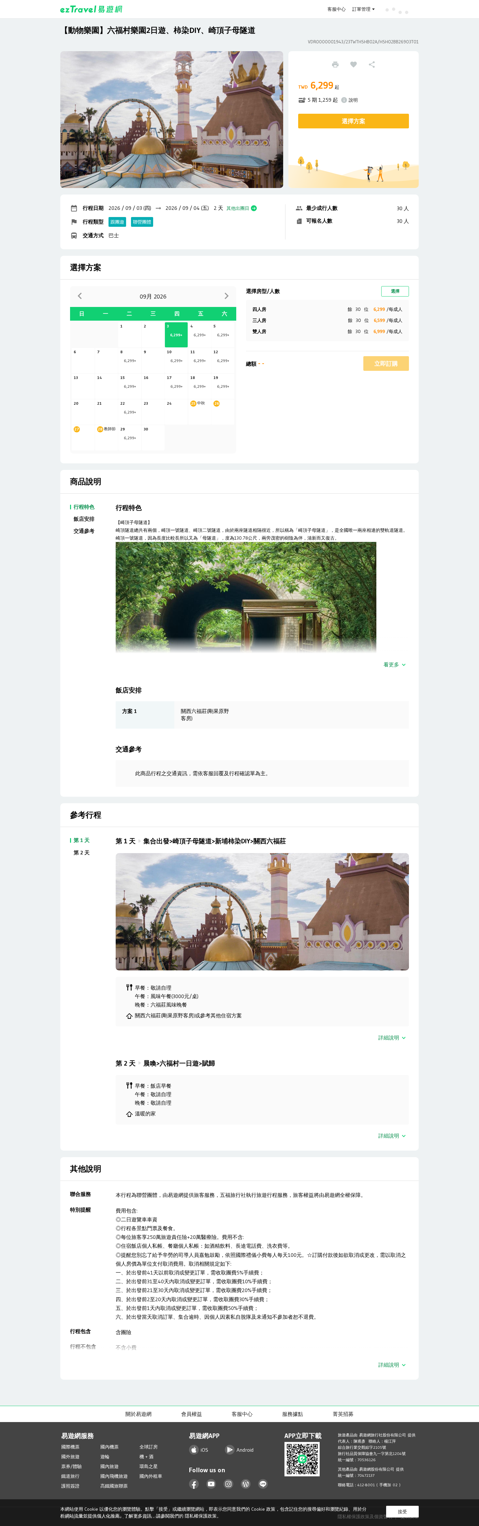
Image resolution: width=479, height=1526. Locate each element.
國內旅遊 (109, 1466)
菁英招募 (343, 1414)
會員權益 (191, 1414)
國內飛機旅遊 (114, 1476)
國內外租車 (150, 1476)
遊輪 (104, 1457)
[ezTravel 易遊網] (91, 9)
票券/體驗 (71, 1466)
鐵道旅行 (70, 1476)
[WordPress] (246, 1484)
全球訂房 (148, 1447)
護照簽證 (70, 1486)
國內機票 (109, 1447)
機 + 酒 (146, 1457)
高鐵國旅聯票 (114, 1486)
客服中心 (336, 9)
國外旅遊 (70, 1457)
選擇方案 (353, 121)
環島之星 (148, 1466)
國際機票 (70, 1447)
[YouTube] (211, 1484)
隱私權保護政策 (201, 1516)
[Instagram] (229, 1484)
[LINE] (263, 1484)
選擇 (395, 291)
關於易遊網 (138, 1414)
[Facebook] (194, 1484)
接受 (402, 1512)
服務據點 (292, 1414)
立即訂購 (386, 363)
